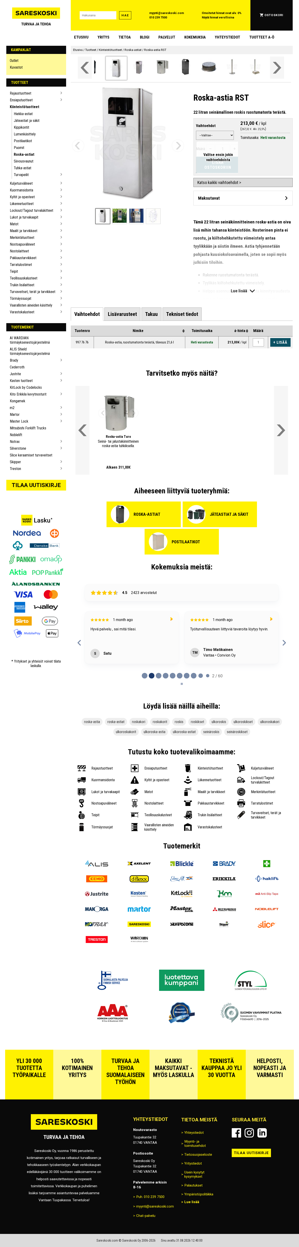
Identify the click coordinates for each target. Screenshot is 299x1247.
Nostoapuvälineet (22, 244)
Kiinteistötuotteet (24, 107)
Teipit (14, 271)
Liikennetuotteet (22, 203)
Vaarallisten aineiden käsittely (31, 305)
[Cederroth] (267, 864)
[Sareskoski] (139, 925)
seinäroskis (211, 732)
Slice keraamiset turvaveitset (31, 455)
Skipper (15, 462)
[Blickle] (181, 864)
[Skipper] (224, 925)
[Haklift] (267, 879)
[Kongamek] (224, 894)
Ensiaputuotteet (21, 100)
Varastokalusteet (22, 312)
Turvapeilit (21, 175)
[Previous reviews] (79, 642)
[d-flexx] (139, 879)
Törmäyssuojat (20, 298)
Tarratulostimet (21, 264)
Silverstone (18, 448)
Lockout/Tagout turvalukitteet (31, 210)
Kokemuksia (195, 37)
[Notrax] (96, 925)
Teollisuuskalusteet (23, 278)
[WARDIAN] (139, 940)
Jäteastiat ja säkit (26, 120)
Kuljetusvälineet (21, 183)
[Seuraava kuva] (178, 145)
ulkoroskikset (243, 722)
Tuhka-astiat (22, 168)
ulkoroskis (219, 722)
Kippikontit (21, 127)
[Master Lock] (181, 910)
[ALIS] (96, 864)
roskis (179, 722)
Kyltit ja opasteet (22, 197)
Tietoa (124, 37)
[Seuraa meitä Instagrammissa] (249, 1132)
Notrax (15, 441)
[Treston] (96, 940)
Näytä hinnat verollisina (218, 17)
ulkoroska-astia (154, 732)
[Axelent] (139, 864)
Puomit (19, 147)
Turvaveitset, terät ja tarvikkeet (32, 292)
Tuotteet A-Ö (261, 37)
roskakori (138, 722)
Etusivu (81, 37)
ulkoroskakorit (126, 732)
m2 (12, 408)
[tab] (87, 314)
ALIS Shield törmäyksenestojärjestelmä (30, 351)
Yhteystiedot (227, 37)
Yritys (103, 37)
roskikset (197, 722)
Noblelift (16, 435)
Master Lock (19, 421)
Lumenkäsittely (25, 134)
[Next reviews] (284, 642)
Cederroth (17, 367)
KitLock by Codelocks (26, 387)
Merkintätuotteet (22, 237)
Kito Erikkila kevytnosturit (28, 394)
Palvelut (166, 37)
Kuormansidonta (21, 190)
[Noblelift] (267, 910)
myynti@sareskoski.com (166, 13)
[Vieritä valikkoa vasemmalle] (85, 68)
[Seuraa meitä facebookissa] (236, 1132)
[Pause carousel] (181, 684)
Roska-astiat (24, 154)
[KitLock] (181, 894)
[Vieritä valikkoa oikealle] (277, 68)
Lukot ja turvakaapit (24, 217)
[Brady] (224, 864)
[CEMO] (96, 879)
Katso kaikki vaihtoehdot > (219, 182)
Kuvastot (16, 67)
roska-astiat (116, 722)
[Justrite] (96, 894)
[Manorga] (96, 910)
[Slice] (267, 925)
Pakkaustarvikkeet (23, 258)
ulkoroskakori (269, 722)
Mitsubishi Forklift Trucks (28, 428)
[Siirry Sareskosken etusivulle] (36, 15)
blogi (144, 37)
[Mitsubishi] (224, 910)
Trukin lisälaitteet (22, 285)
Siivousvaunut (23, 161)
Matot (14, 224)
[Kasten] (139, 894)
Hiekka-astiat (23, 114)
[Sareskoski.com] (64, 1129)
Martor (15, 414)
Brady (14, 360)
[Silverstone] (181, 925)
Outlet (14, 60)
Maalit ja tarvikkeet (23, 231)
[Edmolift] (181, 879)
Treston (15, 468)
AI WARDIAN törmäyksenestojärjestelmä (30, 340)
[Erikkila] (224, 879)
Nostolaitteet (19, 251)
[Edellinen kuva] (78, 145)
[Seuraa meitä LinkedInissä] (262, 1132)
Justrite (15, 374)
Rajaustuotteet (20, 93)
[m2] (267, 894)
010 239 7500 (158, 17)
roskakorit (160, 722)
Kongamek (17, 401)
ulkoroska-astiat (184, 732)
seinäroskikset (237, 732)
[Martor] (139, 910)
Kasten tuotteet (21, 380)
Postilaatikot (23, 141)
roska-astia (92, 722)
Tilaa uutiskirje (36, 485)
